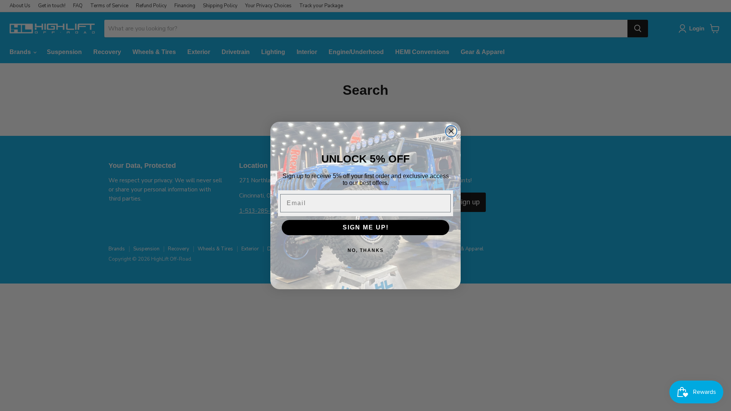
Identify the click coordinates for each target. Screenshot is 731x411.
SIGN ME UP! (366, 227)
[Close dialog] (451, 131)
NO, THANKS (366, 250)
